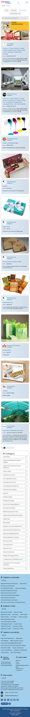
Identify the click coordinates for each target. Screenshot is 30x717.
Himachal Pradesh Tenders (8, 619)
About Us (18, 660)
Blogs (17, 667)
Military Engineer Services (16, 640)
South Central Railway (6, 650)
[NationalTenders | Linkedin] (8, 700)
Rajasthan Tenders (6, 614)
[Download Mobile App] (9, 704)
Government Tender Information (9, 686)
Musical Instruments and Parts (8, 593)
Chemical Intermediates (10, 489)
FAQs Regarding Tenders (22, 665)
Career (17, 663)
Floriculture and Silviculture (7, 586)
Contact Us (19, 670)
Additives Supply (7, 497)
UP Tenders (14, 617)
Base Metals (6, 522)
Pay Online (4, 703)
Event (17, 662)
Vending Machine (8, 544)
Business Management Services (9, 590)
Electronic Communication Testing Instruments (13, 602)
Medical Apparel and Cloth (10, 511)
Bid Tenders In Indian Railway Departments (12, 689)
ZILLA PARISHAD (4, 640)
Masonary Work (7, 548)
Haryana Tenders (22, 617)
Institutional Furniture (9, 475)
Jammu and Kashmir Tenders (8, 621)
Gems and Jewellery (20, 588)
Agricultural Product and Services (9, 583)
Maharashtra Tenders (6, 612)
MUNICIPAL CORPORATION (20, 650)
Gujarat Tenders (18, 612)
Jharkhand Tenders (6, 626)
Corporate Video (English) (7, 681)
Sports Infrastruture (8, 552)
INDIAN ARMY (19, 638)
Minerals (5, 493)
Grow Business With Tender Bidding (10, 684)
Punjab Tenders (5, 617)
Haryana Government (18, 648)
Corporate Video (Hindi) (7, 683)
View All (4, 580)
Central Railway (5, 652)
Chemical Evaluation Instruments (9, 600)
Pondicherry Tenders (18, 628)
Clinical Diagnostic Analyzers (11, 537)
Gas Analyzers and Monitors (8, 597)
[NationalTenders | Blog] (14, 700)
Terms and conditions (15, 713)
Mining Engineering (8, 568)
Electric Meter (7, 471)
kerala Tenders (18, 624)
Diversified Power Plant (9, 482)
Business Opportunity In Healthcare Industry (12, 688)
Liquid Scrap (6, 519)
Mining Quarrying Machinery (11, 555)
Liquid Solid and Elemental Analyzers (13, 515)
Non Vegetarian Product (10, 478)
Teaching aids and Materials (11, 486)
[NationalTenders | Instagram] (18, 700)
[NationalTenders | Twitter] (5, 700)
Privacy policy (15, 715)
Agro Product (23, 583)
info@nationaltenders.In (11, 695)
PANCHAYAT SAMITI (6, 648)
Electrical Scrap (7, 541)
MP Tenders (15, 614)
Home (3, 5)
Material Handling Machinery (11, 533)
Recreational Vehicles (9, 508)
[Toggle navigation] (27, 2)
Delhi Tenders (23, 614)
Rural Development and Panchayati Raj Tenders (13, 645)
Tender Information (6, 663)
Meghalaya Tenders (6, 628)
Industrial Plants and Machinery (12, 530)
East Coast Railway (16, 652)
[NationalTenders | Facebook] (2, 700)
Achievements (19, 668)
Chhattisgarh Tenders (6, 624)
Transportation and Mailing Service (12, 559)
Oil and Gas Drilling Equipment (11, 504)
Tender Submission (6, 662)
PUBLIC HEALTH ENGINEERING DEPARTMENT (11, 643)
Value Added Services (6, 665)
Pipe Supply (6, 457)
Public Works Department (7, 638)
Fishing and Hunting (8, 500)
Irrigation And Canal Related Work (12, 526)
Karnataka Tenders (18, 626)
